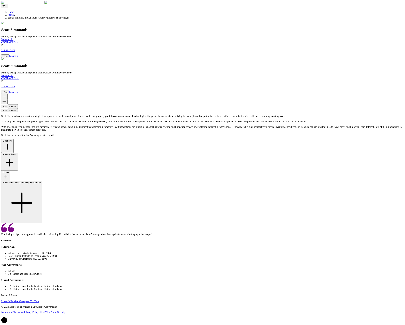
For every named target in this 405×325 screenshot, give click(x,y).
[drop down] (4, 6)
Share (12, 106)
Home (11, 12)
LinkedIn (13, 56)
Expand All (7, 141)
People (11, 14)
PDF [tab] (5, 106)
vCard (5, 56)
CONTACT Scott (10, 42)
